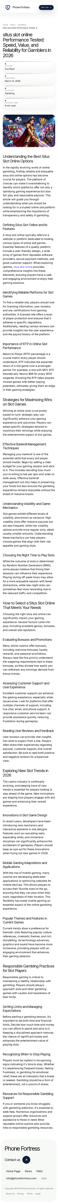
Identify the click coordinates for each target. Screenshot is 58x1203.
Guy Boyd (9, 69)
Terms (30, 1193)
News (12, 25)
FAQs (39, 1171)
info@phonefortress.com (21, 1178)
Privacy (20, 1193)
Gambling (22, 25)
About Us (10, 1193)
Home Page (13, 1171)
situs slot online (23, 267)
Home (5, 25)
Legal (37, 1193)
